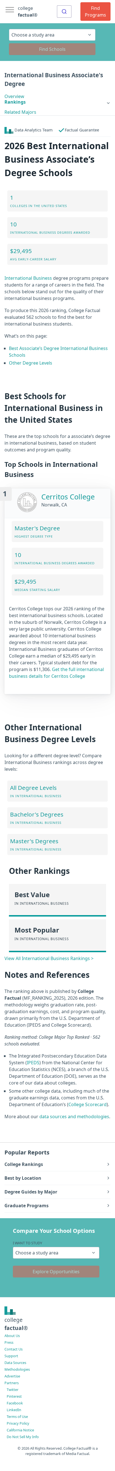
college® (16, 1324)
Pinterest (14, 1396)
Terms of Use (17, 1416)
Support (11, 1355)
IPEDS (33, 1063)
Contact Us (13, 1349)
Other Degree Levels (30, 363)
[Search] (64, 11)
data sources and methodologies (74, 1116)
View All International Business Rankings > (49, 958)
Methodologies (17, 1369)
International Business (28, 278)
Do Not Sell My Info (23, 1436)
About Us (12, 1335)
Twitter (12, 1389)
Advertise (12, 1376)
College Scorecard (87, 1104)
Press (8, 1342)
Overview (14, 96)
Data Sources (15, 1362)
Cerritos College (68, 497)
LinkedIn (14, 1409)
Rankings (15, 102)
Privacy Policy (18, 1423)
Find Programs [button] (95, 11)
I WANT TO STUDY (27, 1242)
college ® (27, 11)
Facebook (15, 1403)
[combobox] (64, 11)
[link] (57, 102)
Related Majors (20, 112)
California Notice (20, 1430)
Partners (11, 1382)
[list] (57, 102)
